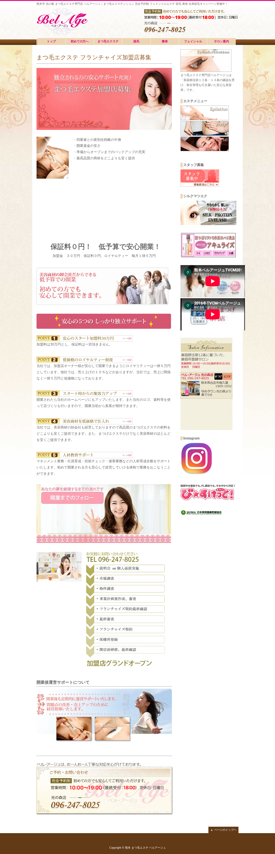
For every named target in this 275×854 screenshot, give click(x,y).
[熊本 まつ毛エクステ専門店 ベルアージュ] (64, 21)
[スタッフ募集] (199, 185)
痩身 (165, 41)
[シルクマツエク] (208, 224)
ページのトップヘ (223, 829)
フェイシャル (193, 41)
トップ (51, 41)
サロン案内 (221, 41)
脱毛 (136, 41)
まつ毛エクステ (108, 41)
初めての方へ (80, 41)
